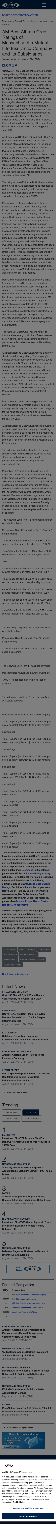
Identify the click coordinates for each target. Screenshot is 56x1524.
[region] (28, 1490)
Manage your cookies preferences (28, 1508)
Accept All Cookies (27, 1516)
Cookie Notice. (19, 1502)
